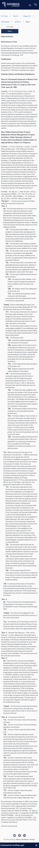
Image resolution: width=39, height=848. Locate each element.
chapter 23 (27, 16)
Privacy (32, 839)
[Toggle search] (30, 4)
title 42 (15, 16)
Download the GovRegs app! (12, 845)
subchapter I (5, 22)
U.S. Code (4, 16)
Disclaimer (25, 839)
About (18, 839)
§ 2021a (18, 22)
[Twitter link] (14, 835)
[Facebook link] (19, 835)
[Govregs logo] (11, 4)
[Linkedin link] (24, 835)
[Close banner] (36, 845)
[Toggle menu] (35, 5)
